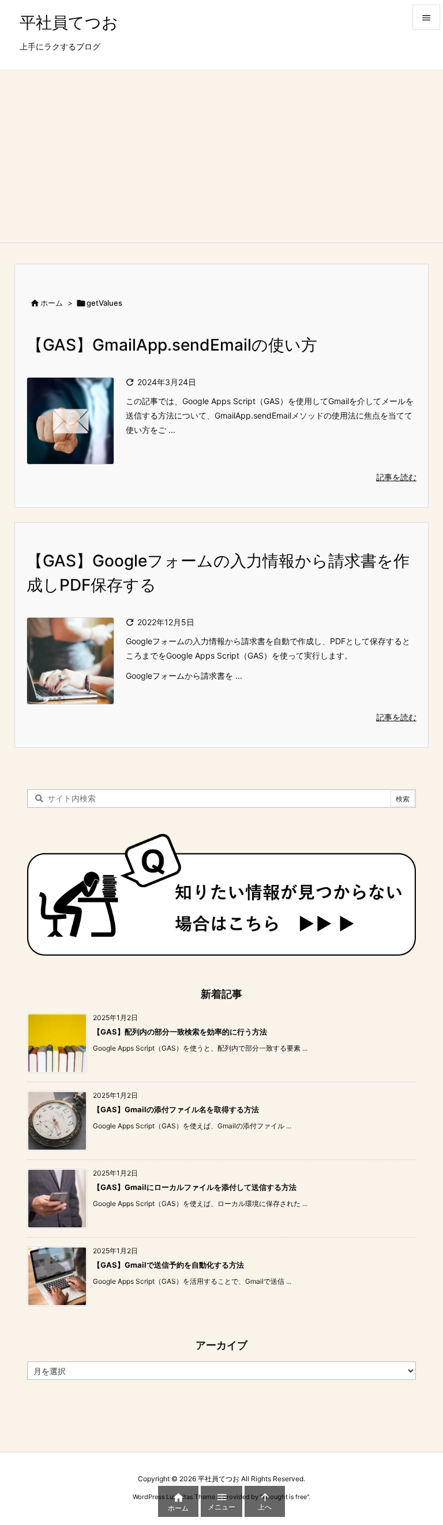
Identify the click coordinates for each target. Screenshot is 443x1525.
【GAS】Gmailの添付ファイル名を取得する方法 (176, 1109)
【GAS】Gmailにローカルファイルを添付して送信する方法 (194, 1187)
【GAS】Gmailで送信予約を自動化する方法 (168, 1264)
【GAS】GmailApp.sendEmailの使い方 (172, 345)
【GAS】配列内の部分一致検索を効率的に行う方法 (180, 1031)
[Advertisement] (221, 156)
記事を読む (396, 477)
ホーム (51, 302)
